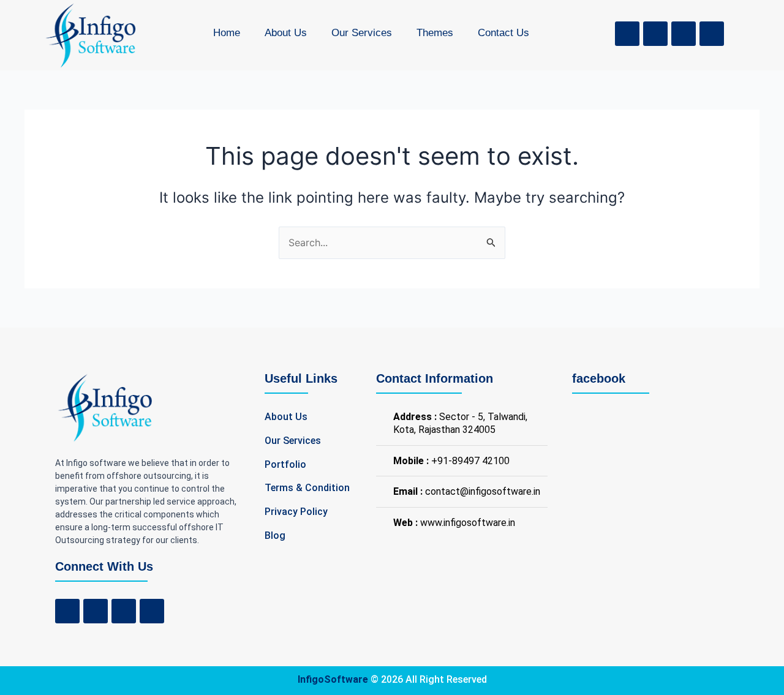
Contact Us (503, 33)
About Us (286, 33)
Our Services (361, 33)
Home (226, 33)
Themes (435, 33)
